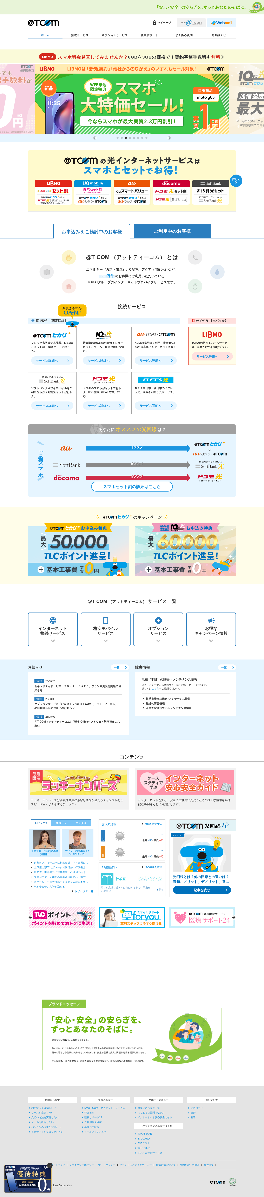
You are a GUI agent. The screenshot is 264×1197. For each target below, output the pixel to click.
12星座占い (109, 867)
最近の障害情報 (155, 703)
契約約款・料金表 (190, 1165)
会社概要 (209, 1165)
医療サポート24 (93, 1117)
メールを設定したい (42, 1122)
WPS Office (144, 1148)
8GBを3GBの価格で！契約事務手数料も (131, 57)
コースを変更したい (42, 1112)
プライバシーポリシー (81, 1165)
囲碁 (193, 1117)
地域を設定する (153, 824)
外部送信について (166, 1165)
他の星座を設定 (153, 867)
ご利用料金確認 (93, 1122)
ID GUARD (144, 1138)
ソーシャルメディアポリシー (136, 1165)
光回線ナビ (219, 35)
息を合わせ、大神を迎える (49, 886)
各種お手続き (91, 1127)
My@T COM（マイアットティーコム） (106, 1108)
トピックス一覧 (84, 891)
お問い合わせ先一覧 (149, 1108)
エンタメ (81, 823)
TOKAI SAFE (145, 1133)
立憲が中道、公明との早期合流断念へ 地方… (61, 877)
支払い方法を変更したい (45, 1117)
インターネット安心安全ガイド (155, 1117)
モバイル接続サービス (150, 1153)
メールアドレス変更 (95, 1131)
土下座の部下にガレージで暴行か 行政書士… (61, 867)
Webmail (89, 1112)
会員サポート (149, 35)
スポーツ (61, 823)
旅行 (193, 1112)
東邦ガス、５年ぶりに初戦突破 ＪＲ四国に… (61, 862)
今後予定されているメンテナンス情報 (169, 708)
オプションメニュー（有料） (159, 1125)
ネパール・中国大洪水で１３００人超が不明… (61, 881)
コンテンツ (211, 1099)
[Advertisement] (63, 963)
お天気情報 (109, 824)
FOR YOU (143, 1143)
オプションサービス (115, 35)
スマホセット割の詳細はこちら (132, 486)
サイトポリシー (107, 1165)
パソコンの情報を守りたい (46, 1127)
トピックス (41, 823)
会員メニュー (105, 1099)
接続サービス (79, 35)
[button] (118, 138)
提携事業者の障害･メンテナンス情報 (168, 698)
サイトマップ (57, 1165)
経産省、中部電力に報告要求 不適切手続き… (61, 872)
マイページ (161, 22)
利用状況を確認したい (43, 1108)
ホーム (45, 35)
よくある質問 (184, 35)
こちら (155, 688)
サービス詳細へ (47, 360)
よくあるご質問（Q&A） (151, 1112)
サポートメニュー (159, 1099)
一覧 (116, 667)
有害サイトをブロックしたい (47, 1131)
